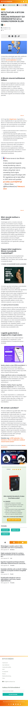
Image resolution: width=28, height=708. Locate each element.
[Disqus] (14, 602)
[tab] (5, 542)
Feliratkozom (13, 694)
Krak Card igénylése (14, 520)
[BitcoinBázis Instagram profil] (11, 704)
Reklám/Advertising (6, 676)
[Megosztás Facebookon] (9, 36)
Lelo (11, 558)
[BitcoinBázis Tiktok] (20, 704)
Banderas (12, 549)
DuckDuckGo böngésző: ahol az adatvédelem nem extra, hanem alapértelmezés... (11, 579)
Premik (11, 574)
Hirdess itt (22, 115)
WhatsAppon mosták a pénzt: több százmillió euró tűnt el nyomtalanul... (12, 546)
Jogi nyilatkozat (5, 665)
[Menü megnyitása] (26, 1)
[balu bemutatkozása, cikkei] (2, 25)
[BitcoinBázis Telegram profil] (18, 704)
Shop (3, 678)
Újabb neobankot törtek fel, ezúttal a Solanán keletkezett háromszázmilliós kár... (12, 554)
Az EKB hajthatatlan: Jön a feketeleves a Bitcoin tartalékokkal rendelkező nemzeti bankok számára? (13, 439)
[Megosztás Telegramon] (12, 36)
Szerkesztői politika (6, 667)
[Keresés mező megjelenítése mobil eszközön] (21, 2)
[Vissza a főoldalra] (6, 1)
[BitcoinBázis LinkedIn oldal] (15, 704)
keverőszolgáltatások (11, 60)
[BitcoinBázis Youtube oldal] (13, 704)
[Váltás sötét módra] (23, 1)
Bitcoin (3, 9)
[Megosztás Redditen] (16, 36)
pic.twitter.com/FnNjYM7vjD (12, 182)
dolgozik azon (12, 119)
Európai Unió (15, 530)
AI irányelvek (5, 671)
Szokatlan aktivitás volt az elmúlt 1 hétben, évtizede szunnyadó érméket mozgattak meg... (14, 570)
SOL (21, 5)
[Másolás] (19, 36)
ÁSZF (3, 669)
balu (4, 24)
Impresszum (5, 662)
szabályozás (5, 534)
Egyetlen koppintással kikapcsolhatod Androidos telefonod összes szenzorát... (13, 562)
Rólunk (4, 673)
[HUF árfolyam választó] (26, 5)
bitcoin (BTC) (5, 530)
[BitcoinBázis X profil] (8, 704)
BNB (7, 5)
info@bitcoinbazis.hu (9, 681)
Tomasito (12, 565)
